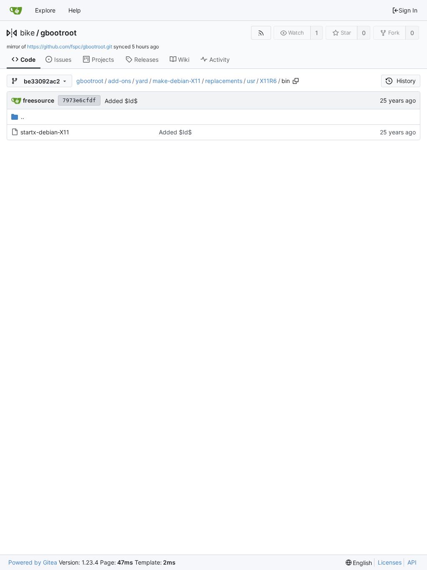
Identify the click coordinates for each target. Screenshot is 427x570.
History (406, 80)
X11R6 (268, 80)
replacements (223, 80)
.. (22, 116)
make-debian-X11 (177, 80)
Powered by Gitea (32, 562)
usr (251, 80)
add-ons (119, 80)
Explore (45, 10)
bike (27, 33)
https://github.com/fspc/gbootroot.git (69, 46)
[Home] (16, 10)
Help (74, 10)
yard (142, 80)
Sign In (408, 10)
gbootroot (58, 33)
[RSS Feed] (261, 33)
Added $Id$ (121, 100)
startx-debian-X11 (44, 132)
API (412, 562)
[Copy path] (296, 81)
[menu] (359, 562)
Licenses (390, 562)
